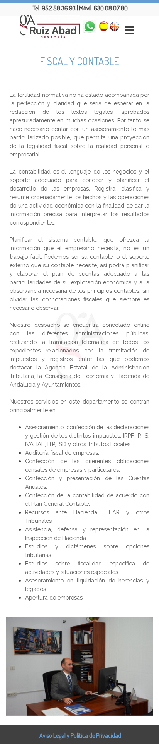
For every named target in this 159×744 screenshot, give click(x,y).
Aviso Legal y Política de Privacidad (80, 735)
